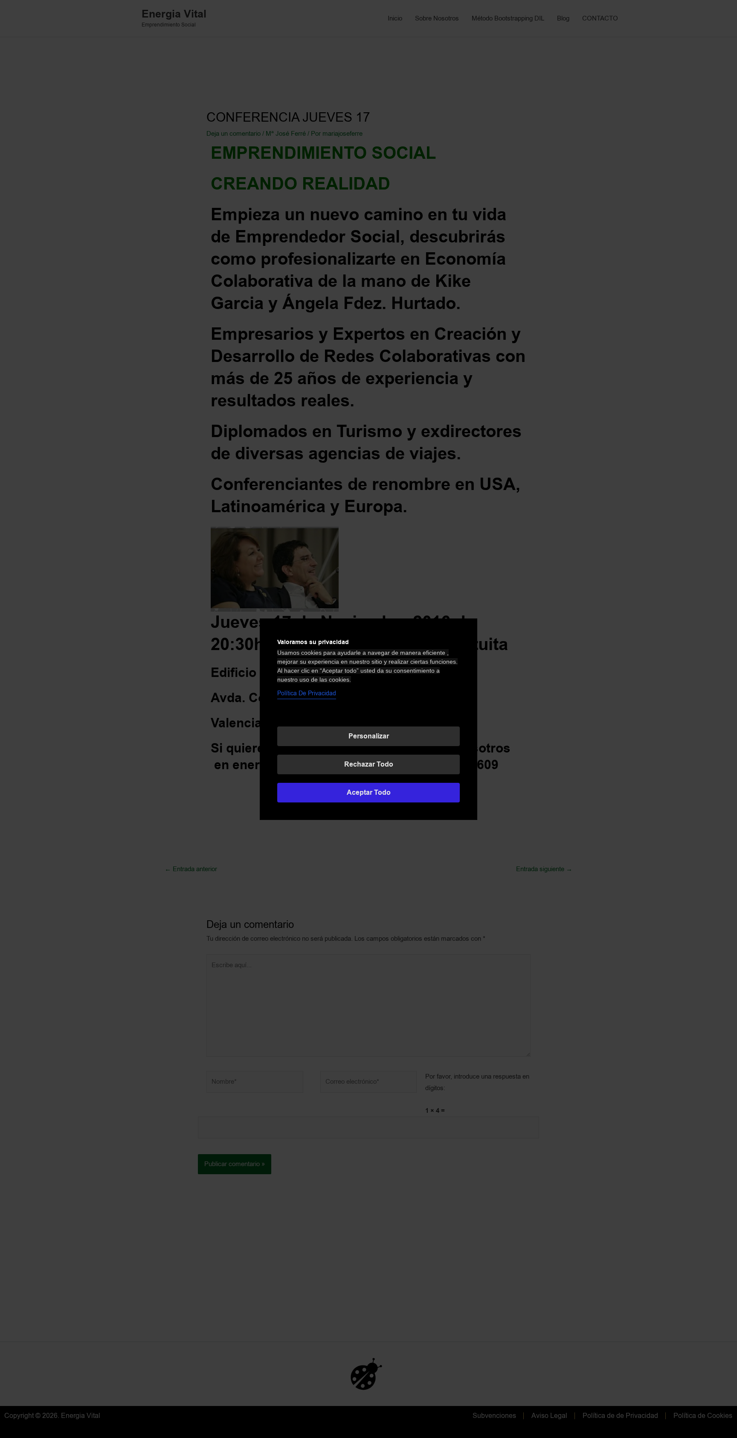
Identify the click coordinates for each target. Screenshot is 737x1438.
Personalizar (368, 736)
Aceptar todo (369, 792)
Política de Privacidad (306, 693)
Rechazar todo (368, 764)
